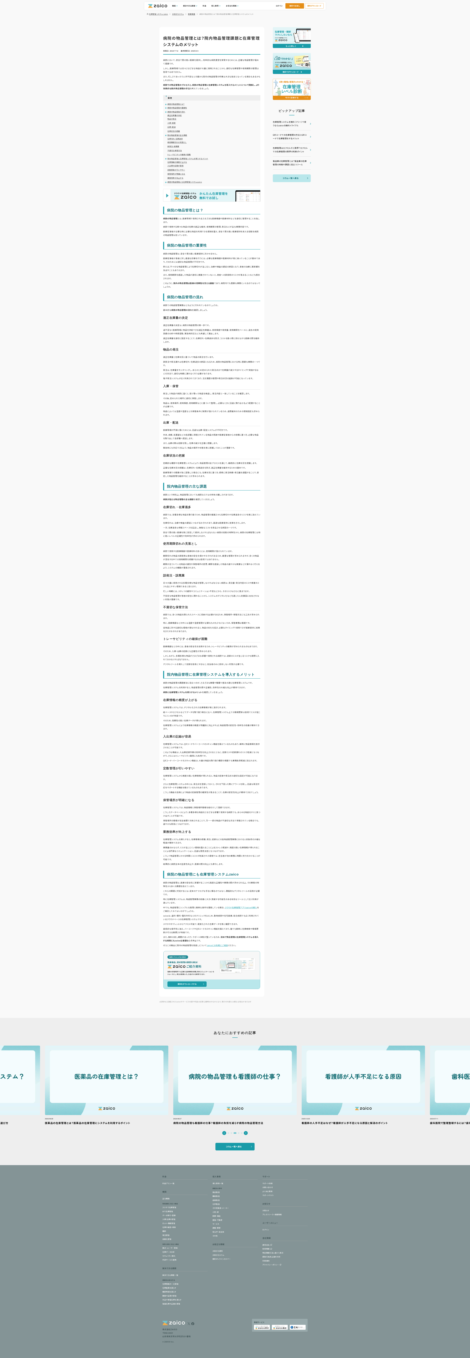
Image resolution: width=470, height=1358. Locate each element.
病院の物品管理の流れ (176, 112)
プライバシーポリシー (270, 1264)
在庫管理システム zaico (157, 14)
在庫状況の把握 (173, 131)
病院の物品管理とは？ (176, 104)
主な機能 (166, 1198)
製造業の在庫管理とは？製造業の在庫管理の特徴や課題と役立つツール (290, 163)
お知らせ (265, 1210)
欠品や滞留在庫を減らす (172, 1299)
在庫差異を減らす (169, 1288)
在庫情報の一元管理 (170, 1284)
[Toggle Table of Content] (213, 96)
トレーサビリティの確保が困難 (179, 154)
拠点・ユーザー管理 (170, 1248)
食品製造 (216, 1192)
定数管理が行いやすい (176, 170)
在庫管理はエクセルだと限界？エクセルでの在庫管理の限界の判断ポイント (290, 150)
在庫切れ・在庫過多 (175, 139)
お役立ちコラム (178, 14)
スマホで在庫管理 (169, 1207)
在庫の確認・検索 (169, 1227)
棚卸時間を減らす (169, 1292)
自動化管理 (166, 1239)
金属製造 (216, 1200)
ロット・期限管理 (168, 1223)
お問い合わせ (267, 1187)
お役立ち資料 (217, 1251)
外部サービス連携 (169, 1260)
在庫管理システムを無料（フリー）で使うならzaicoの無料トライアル (289, 124)
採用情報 (266, 1249)
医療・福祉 (216, 1216)
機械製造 (216, 1196)
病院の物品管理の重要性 (177, 108)
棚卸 (164, 1231)
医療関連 (191, 14)
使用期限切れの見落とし (177, 142)
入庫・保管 (171, 123)
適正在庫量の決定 (174, 115)
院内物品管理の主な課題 (177, 135)
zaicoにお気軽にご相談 (217, 945)
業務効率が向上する (175, 178)
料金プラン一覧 (168, 1183)
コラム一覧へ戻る (291, 178)
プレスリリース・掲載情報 (272, 1214)
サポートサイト (268, 1195)
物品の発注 (171, 119)
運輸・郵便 (216, 1228)
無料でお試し (294, 6)
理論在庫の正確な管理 (171, 1304)
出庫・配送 (171, 127)
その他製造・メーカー (220, 1208)
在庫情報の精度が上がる (177, 162)
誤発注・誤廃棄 (173, 146)
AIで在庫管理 (167, 1211)
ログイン (279, 6)
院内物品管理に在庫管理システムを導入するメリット (187, 158)
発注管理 (166, 1235)
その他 (215, 1236)
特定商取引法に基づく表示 (272, 1253)
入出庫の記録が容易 (175, 165)
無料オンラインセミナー (221, 1259)
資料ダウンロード (314, 6)
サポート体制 (267, 1183)
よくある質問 (267, 1191)
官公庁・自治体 (218, 1232)
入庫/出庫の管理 (169, 1219)
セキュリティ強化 (168, 1256)
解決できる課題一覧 (170, 1275)
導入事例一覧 (217, 1183)
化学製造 (216, 1204)
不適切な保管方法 (174, 150)
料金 (204, 6)
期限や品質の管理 (169, 1296)
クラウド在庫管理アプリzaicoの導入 (241, 907)
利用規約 (266, 1261)
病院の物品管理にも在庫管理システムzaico (184, 182)
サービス (215, 1224)
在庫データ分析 (168, 1252)
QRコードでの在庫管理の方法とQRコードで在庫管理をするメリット (290, 136)
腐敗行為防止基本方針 (271, 1256)
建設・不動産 (217, 1220)
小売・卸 (215, 1212)
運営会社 (266, 1245)
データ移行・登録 (169, 1215)
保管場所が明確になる (176, 174)
